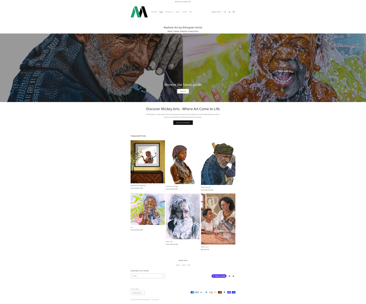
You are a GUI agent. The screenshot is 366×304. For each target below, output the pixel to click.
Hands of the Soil (206, 187)
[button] (169, 12)
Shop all (183, 91)
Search (178, 265)
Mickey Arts (137, 299)
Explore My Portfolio (183, 123)
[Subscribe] (163, 276)
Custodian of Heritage (172, 186)
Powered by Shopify (145, 299)
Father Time (169, 241)
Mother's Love (205, 247)
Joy (132, 227)
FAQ (189, 265)
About (184, 265)
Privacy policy (155, 299)
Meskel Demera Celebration (138, 185)
